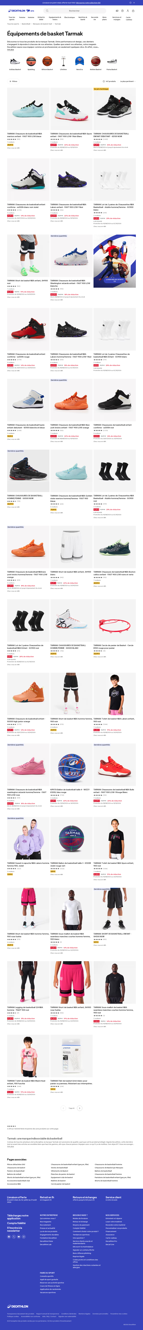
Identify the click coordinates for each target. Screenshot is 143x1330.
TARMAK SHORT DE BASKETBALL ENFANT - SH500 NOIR (112, 935)
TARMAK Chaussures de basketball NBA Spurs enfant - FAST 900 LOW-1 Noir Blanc (71, 135)
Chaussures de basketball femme (108, 1174)
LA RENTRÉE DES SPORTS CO (114, 280)
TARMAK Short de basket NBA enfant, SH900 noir (27, 281)
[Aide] (122, 10)
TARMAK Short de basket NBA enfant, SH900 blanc (70, 573)
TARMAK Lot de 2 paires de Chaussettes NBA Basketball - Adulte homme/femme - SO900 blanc (114, 207)
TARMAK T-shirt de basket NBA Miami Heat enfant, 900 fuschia (26, 1082)
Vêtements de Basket (59, 1171)
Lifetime (63, 69)
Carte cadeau (129, 18)
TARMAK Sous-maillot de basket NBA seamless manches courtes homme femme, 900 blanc (70, 936)
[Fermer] (134, 2)
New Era (79, 69)
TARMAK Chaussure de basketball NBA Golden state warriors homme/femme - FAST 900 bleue (71, 498)
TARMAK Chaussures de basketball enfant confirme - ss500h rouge (26, 355)
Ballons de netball (14, 1174)
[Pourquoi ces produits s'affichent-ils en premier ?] (104, 81)
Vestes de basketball (59, 1168)
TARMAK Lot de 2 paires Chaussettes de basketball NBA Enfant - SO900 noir (25, 646)
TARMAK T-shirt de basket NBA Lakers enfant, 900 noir (114, 720)
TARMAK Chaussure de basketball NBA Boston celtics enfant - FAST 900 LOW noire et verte (114, 573)
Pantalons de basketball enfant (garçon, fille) (113, 1177)
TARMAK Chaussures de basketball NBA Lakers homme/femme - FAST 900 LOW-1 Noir (70, 355)
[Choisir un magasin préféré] (117, 10)
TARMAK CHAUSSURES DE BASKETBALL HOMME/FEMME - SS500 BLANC (68, 646)
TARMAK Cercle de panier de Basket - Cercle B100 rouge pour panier (113, 646)
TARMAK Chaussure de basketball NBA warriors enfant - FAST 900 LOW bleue (24, 135)
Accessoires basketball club (18, 1181)
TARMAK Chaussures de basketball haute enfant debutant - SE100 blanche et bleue (26, 426)
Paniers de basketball (15, 1171)
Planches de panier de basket (63, 1174)
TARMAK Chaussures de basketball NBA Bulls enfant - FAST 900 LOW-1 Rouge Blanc (114, 790)
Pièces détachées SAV (16, 1164)
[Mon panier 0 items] (133, 10)
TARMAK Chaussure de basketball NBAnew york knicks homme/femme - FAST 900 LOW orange (27, 574)
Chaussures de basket (16, 1168)
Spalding (31, 69)
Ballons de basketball (103, 1171)
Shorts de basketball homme (106, 1181)
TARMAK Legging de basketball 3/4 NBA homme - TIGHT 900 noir (25, 1008)
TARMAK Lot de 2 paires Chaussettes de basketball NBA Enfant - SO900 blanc (112, 355)
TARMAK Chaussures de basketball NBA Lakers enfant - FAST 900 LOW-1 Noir (68, 205)
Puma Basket (112, 69)
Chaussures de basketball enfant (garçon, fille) (70, 1164)
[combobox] (128, 81)
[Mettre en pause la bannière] (130, 2)
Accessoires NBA (14, 1184)
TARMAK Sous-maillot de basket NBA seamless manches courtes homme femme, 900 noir (114, 1010)
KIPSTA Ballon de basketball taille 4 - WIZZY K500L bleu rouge (70, 790)
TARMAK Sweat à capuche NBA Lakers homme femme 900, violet (28, 864)
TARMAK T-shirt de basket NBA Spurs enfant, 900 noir (114, 864)
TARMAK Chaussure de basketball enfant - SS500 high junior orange (26, 720)
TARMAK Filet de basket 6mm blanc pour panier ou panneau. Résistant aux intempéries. (71, 1082)
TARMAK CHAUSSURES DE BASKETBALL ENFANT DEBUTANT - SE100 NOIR (111, 135)
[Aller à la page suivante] (79, 1108)
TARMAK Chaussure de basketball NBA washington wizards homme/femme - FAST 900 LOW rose (26, 792)
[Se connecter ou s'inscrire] (127, 10)
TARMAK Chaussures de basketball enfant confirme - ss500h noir (113, 426)
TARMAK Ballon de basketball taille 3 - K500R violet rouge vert (70, 864)
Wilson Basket (47, 69)
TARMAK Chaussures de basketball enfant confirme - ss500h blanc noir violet (26, 205)
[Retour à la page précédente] (63, 1108)
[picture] (28, 109)
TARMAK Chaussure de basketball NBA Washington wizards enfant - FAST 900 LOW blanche (70, 283)
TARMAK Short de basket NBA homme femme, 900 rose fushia (28, 935)
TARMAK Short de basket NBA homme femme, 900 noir (71, 720)
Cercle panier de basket (60, 1184)
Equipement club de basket (62, 1177)
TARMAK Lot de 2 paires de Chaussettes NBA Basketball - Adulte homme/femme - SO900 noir (114, 498)
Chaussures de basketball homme (108, 1164)
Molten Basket (95, 69)
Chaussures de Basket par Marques (109, 1168)
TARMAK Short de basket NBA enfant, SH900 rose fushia (70, 1008)
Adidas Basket (15, 69)
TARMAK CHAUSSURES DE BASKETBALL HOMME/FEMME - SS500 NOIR (25, 497)
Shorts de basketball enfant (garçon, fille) (23, 1177)
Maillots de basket (58, 1181)
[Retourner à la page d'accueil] (21, 10)
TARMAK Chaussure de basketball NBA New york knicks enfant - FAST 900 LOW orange (70, 426)
